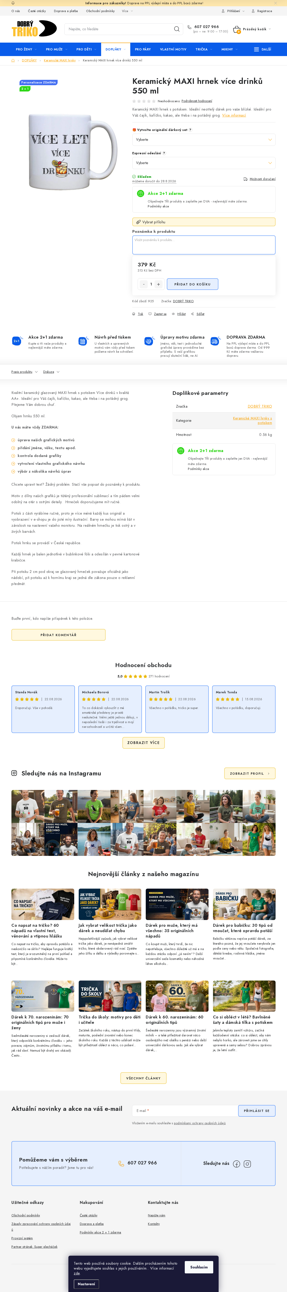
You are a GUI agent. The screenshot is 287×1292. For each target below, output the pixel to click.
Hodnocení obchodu (143, 665)
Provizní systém (22, 1238)
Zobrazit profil (247, 773)
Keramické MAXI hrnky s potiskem (252, 420)
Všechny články (143, 1078)
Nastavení (86, 1284)
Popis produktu (21, 372)
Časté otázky (37, 11)
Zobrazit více (143, 742)
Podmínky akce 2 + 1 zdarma (100, 1232)
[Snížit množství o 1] (144, 284)
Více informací (234, 115)
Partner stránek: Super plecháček (34, 1246)
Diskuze (48, 372)
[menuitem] (26, 49)
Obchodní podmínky (100, 11)
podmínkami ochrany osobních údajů (200, 1123)
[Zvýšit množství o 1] (158, 284)
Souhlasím (199, 1267)
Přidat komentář (59, 635)
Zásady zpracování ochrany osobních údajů (41, 1227)
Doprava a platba (66, 11)
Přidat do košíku (192, 284)
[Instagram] (247, 1164)
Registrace (264, 11)
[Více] (263, 49)
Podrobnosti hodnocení (197, 101)
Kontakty (154, 1224)
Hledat (177, 29)
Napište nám (156, 1215)
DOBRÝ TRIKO (183, 301)
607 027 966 (206, 27)
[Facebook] (236, 1164)
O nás (15, 11)
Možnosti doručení (263, 179)
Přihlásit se (257, 1111)
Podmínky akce (158, 206)
